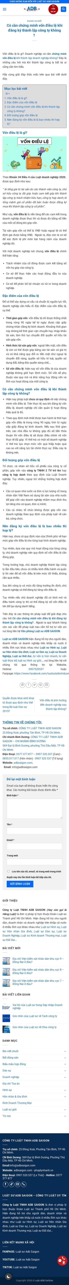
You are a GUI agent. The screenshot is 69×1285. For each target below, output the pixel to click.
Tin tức (7, 1116)
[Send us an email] (17, 1184)
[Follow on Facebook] (5, 1184)
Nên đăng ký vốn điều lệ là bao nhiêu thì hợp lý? (33, 122)
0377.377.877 (24, 754)
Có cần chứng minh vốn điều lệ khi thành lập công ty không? (33, 109)
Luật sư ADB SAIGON (15, 639)
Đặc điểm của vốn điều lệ (22, 102)
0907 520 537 (43, 758)
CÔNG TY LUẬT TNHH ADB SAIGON (40, 728)
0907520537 (36, 669)
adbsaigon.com (23, 762)
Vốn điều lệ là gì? (17, 98)
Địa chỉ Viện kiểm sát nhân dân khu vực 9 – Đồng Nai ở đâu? (38, 960)
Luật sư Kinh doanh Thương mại (40, 935)
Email (10, 840)
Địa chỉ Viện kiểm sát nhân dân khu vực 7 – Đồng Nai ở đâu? (38, 982)
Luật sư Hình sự (50, 927)
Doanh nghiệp (34, 21)
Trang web (12, 855)
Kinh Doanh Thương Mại (17, 1103)
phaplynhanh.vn (43, 1170)
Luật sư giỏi (10, 1109)
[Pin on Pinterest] (40, 685)
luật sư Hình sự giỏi (29, 660)
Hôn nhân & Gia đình (15, 1096)
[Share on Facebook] (28, 685)
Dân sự (7, 1070)
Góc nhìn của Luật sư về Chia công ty (35, 1027)
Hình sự (7, 1090)
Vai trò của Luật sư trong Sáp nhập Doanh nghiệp (37, 1006)
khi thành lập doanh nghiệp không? (37, 58)
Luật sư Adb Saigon (27, 1251)
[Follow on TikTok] (11, 1184)
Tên (9, 824)
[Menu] (5, 9)
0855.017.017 (11, 758)
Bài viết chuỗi (10, 1051)
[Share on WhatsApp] (22, 685)
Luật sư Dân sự (44, 931)
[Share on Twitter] (34, 685)
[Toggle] (65, 1051)
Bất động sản (10, 1057)
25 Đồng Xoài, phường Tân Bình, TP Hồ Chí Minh (31, 732)
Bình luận (12, 795)
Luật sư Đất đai (21, 656)
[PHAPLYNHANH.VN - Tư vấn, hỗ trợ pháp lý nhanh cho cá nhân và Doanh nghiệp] (32, 9)
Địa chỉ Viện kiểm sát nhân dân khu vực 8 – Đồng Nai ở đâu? (38, 971)
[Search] (63, 9)
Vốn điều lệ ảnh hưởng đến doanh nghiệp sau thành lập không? (53, 705)
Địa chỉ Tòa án (11, 1083)
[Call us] (23, 1184)
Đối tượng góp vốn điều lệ (22, 115)
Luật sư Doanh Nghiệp (42, 1226)
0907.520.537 (44, 754)
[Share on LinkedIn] (46, 685)
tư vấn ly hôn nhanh (45, 656)
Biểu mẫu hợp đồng (14, 1064)
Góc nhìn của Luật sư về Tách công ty (35, 1016)
